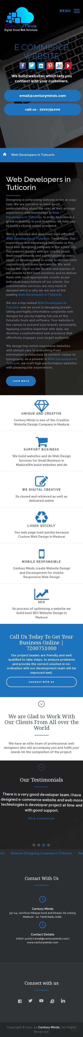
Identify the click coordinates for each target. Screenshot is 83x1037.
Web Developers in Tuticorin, (28, 238)
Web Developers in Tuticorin (32, 155)
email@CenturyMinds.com (42, 96)
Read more (20, 381)
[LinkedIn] (41, 65)
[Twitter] (31, 65)
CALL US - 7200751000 (42, 109)
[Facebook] (22, 65)
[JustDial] (59, 65)
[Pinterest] (50, 65)
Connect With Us (41, 682)
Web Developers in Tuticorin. (40, 294)
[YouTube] (68, 65)
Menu (65, 11)
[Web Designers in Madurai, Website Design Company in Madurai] (20, 19)
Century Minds (49, 1027)
